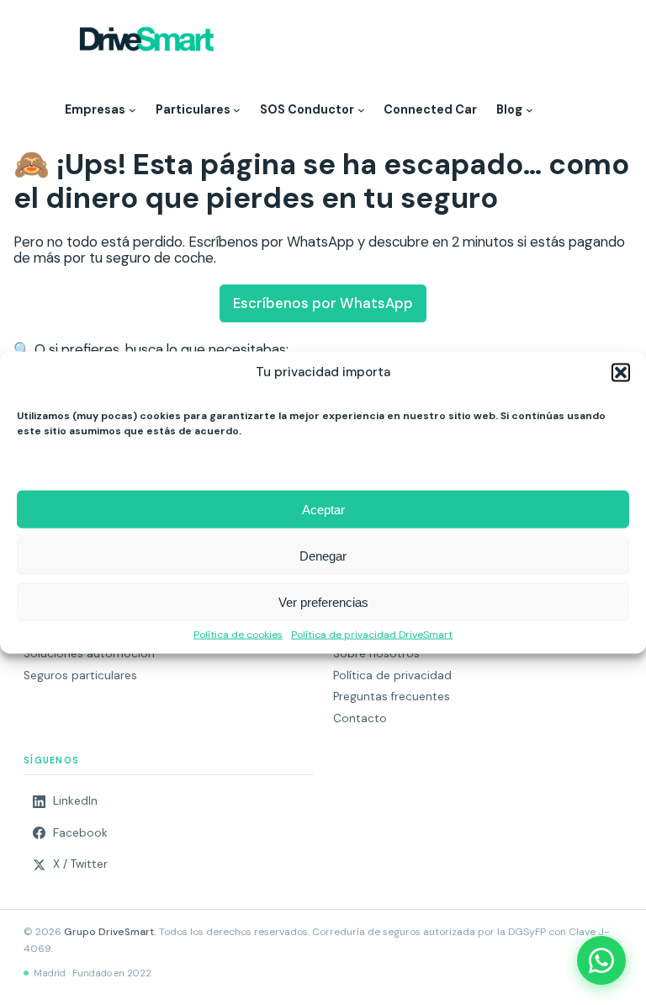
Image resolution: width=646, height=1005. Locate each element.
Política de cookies (238, 635)
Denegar (323, 555)
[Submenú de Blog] (529, 110)
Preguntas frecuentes (391, 696)
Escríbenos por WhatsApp (323, 303)
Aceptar (323, 509)
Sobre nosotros (376, 653)
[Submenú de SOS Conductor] (361, 110)
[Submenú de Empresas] (132, 110)
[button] (620, 372)
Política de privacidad (392, 675)
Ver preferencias (323, 601)
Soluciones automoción (89, 653)
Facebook (80, 833)
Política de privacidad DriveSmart (372, 635)
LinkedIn (75, 801)
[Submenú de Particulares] (237, 110)
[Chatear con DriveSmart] (601, 960)
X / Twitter (80, 864)
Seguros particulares (80, 675)
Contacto (360, 718)
